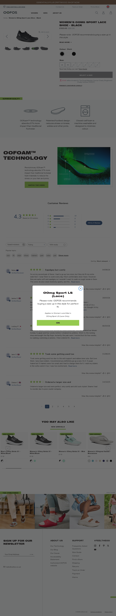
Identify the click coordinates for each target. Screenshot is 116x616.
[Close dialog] (81, 288)
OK (58, 323)
